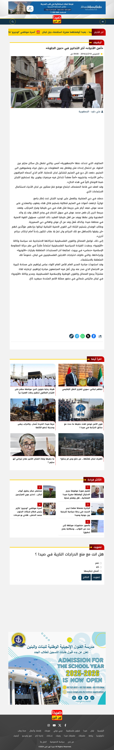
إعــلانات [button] (49, 736)
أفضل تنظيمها (91, 571)
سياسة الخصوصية (57, 742)
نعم (97, 563)
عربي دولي (58, 731)
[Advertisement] (57, 135)
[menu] (103, 22)
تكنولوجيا (100, 736)
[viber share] (77, 336)
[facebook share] (93, 336)
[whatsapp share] (82, 336)
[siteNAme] (57, 19)
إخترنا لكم (39, 736)
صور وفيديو (27, 736)
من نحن (71, 742)
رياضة (91, 736)
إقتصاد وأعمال (35, 731)
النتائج (86, 577)
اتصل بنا (43, 742)
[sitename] (57, 715)
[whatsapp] (71, 336)
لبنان (92, 731)
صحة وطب (22, 731)
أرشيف (16, 736)
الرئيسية (100, 731)
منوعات (47, 731)
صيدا (85, 731)
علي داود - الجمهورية (90, 111)
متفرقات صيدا (69, 736)
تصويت (96, 577)
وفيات (58, 736)
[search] (13, 22)
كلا (97, 567)
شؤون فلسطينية (73, 731)
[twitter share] (88, 336)
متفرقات (82, 736)
